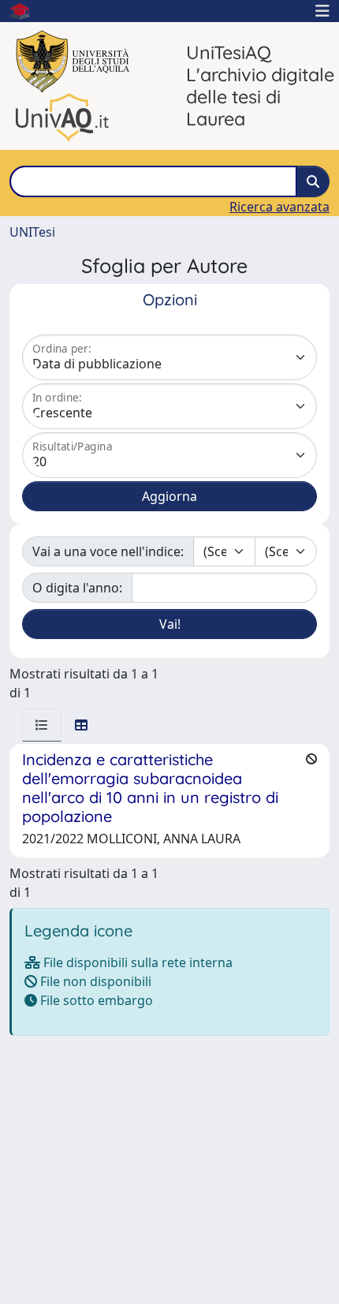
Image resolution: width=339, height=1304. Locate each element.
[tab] (41, 725)
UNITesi (32, 232)
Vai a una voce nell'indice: (108, 551)
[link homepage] (26, 11)
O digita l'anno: (77, 587)
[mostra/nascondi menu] (322, 11)
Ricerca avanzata (279, 206)
